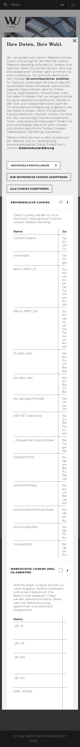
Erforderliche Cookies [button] (30, 202)
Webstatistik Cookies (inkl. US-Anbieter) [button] (33, 570)
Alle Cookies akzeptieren (29, 188)
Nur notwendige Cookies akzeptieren (39, 177)
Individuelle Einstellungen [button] (30, 165)
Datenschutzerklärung (36, 148)
